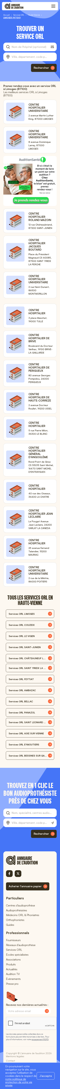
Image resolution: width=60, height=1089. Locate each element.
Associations (13, 959)
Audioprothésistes (16, 910)
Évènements (13, 979)
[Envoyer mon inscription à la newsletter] (47, 1011)
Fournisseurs (13, 940)
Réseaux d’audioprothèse (21, 945)
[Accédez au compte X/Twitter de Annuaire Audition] (18, 873)
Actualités (11, 969)
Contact (10, 1060)
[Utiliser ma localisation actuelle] (52, 823)
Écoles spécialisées (17, 954)
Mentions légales (15, 1056)
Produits (11, 964)
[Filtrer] (52, 47)
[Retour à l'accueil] (27, 860)
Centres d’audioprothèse (20, 905)
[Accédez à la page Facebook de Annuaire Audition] (9, 873)
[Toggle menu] (53, 6)
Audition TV (13, 974)
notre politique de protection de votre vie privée (18, 1082)
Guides (10, 924)
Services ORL (14, 949)
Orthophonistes (15, 920)
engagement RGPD (40, 1039)
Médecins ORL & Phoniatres (22, 915)
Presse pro (12, 983)
